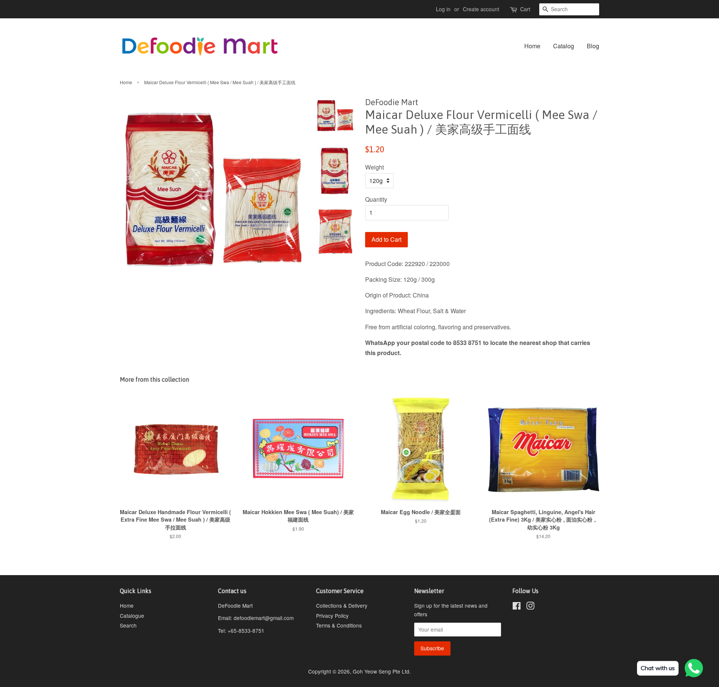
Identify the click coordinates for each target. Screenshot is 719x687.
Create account (481, 9)
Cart (525, 9)
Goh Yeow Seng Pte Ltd (381, 671)
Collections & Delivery (341, 605)
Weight (374, 167)
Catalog (563, 46)
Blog (593, 46)
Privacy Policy (332, 615)
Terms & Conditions (339, 625)
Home (532, 46)
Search (128, 625)
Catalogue (132, 615)
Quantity (376, 199)
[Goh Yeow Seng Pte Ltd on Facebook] (516, 607)
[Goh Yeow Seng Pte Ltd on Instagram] (530, 607)
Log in (443, 9)
